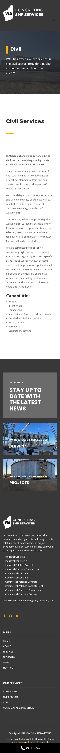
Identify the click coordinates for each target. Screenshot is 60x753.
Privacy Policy (17, 742)
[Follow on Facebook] (4, 615)
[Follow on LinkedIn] (16, 615)
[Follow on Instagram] (10, 615)
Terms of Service (35, 742)
